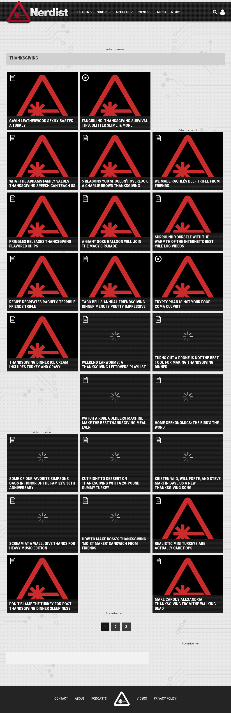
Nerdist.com (122, 699)
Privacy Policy (165, 698)
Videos (102, 12)
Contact (61, 698)
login (222, 12)
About (79, 698)
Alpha (161, 12)
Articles (122, 12)
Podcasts (81, 12)
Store (175, 12)
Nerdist (37, 12)
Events (143, 12)
